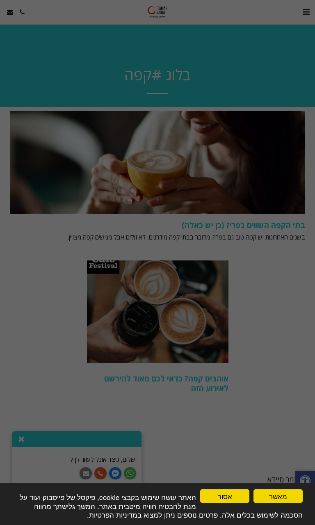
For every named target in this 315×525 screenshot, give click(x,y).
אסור (225, 496)
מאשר (278, 496)
